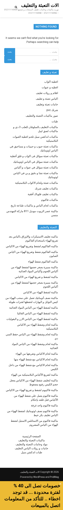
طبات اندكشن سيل (31, 452)
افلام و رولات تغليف (47, 93)
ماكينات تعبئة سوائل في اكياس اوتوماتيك (35, 161)
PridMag (54, 477)
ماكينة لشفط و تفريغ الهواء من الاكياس (36, 277)
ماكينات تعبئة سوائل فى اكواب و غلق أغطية (34, 156)
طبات (55, 121)
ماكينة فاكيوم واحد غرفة (44, 405)
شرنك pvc (52, 110)
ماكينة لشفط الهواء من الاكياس (40, 292)
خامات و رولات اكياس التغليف (31, 448)
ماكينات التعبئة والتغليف (31, 440)
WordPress (39, 477)
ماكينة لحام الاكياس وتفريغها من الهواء (37, 353)
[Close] (60, 483)
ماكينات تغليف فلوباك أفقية (43, 194)
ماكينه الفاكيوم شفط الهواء (43, 261)
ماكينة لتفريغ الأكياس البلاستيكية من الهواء (34, 374)
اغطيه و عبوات (50, 87)
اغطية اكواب (51, 81)
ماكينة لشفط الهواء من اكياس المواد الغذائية (33, 307)
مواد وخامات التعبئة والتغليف (32, 444)
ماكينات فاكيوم (49, 199)
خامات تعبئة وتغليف (47, 104)
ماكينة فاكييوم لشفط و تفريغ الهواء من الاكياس (32, 390)
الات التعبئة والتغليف (40, 5)
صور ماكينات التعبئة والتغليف (42, 115)
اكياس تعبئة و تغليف (47, 98)
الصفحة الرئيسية (31, 436)
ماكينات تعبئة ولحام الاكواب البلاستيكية (36, 182)
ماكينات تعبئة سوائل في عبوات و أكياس (36, 167)
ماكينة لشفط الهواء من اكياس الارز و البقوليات (32, 319)
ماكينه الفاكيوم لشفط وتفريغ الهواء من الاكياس (32, 246)
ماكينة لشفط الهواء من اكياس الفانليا (37, 313)
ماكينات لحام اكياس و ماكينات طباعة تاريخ (34, 205)
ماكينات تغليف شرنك (46, 188)
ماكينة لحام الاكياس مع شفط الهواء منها (36, 359)
